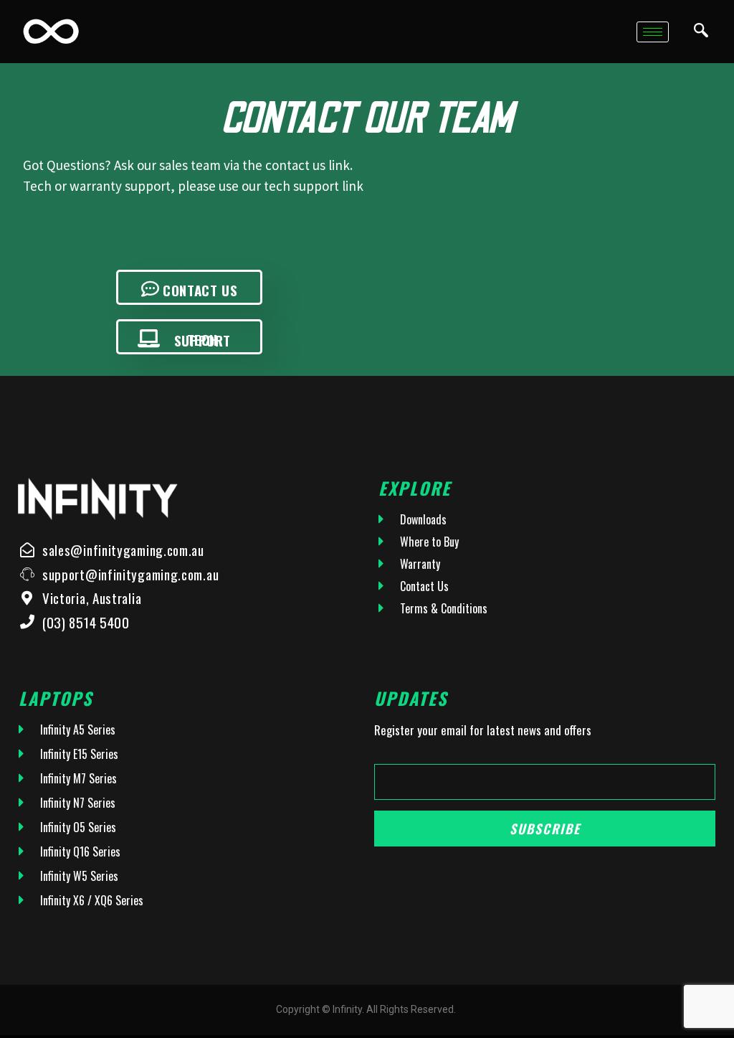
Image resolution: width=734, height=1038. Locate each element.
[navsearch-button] (701, 31)
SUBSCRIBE (545, 828)
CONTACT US (200, 290)
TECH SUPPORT (202, 339)
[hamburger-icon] (653, 32)
